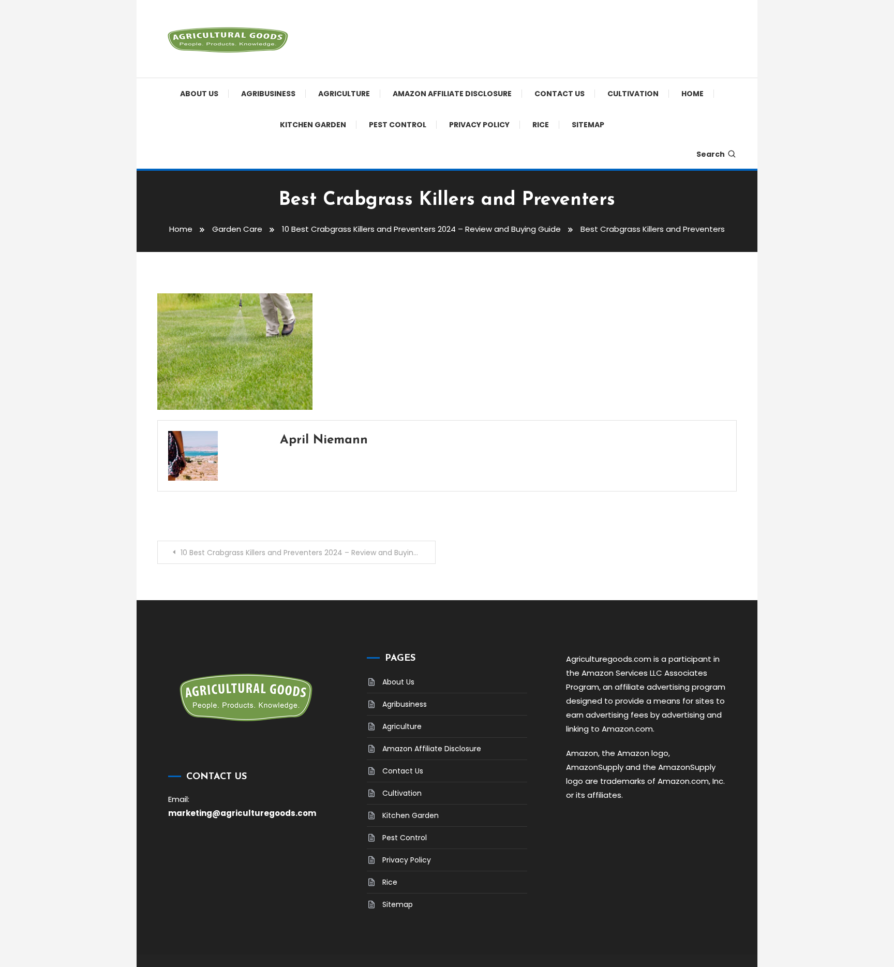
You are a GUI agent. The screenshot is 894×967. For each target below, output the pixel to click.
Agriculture (344, 93)
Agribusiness (268, 93)
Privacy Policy (479, 125)
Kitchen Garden (313, 125)
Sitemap (588, 125)
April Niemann (324, 440)
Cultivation (633, 93)
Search (710, 154)
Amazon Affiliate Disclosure (452, 93)
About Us (199, 93)
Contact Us (559, 93)
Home (692, 93)
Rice (540, 125)
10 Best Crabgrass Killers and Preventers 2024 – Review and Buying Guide (308, 552)
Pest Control (397, 125)
